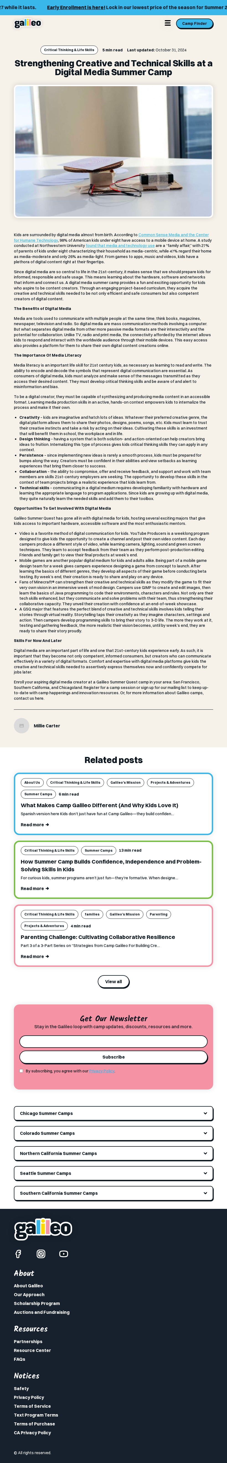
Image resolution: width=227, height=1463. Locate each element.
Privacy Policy (101, 1071)
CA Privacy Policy (32, 1432)
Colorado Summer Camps (47, 1133)
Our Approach (29, 1294)
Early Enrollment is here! (67, 7)
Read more (32, 824)
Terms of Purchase (34, 1424)
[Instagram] (41, 1253)
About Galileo (28, 1285)
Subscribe (113, 1057)
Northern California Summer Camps (58, 1153)
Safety (21, 1388)
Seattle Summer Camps (45, 1173)
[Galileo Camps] (28, 23)
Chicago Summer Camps (46, 1113)
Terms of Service (32, 1406)
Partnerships (28, 1341)
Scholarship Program (37, 1303)
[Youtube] (63, 1253)
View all (113, 981)
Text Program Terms (36, 1415)
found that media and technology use (120, 245)
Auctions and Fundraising (41, 1312)
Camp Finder (194, 23)
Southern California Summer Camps (59, 1193)
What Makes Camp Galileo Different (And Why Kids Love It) (99, 805)
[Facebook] (18, 1253)
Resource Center (32, 1350)
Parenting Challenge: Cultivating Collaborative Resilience (98, 936)
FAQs (19, 1359)
